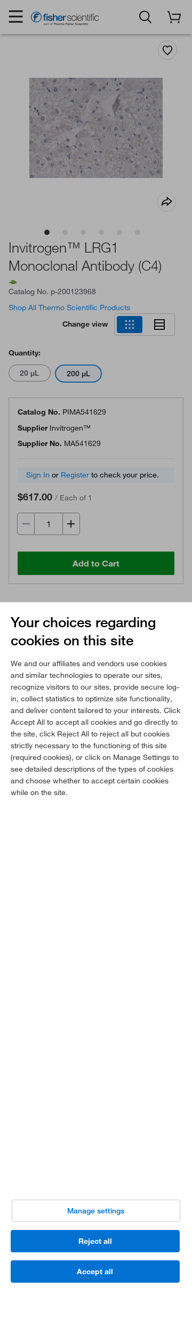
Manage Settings (95, 1211)
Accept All (95, 1271)
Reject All (95, 1241)
